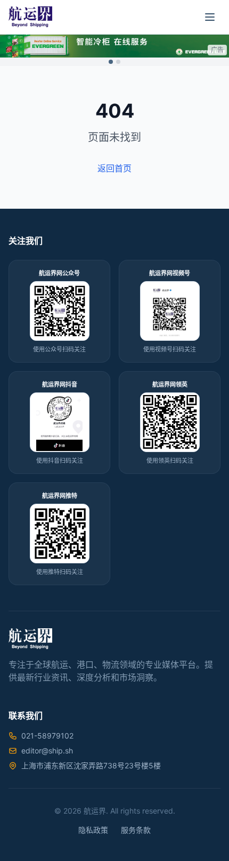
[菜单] (209, 17)
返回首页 (114, 168)
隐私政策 (93, 829)
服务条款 (136, 829)
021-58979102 (47, 735)
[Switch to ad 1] (111, 62)
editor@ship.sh (47, 750)
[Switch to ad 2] (118, 62)
